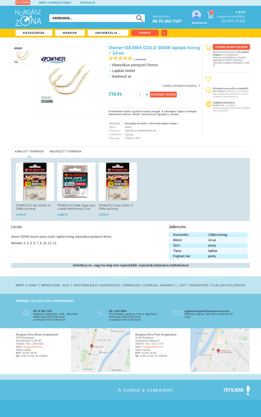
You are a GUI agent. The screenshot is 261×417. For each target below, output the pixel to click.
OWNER (145, 32)
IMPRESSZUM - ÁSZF (55, 285)
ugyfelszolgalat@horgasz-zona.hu (207, 311)
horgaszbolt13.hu (152, 346)
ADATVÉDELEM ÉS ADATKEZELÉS (96, 285)
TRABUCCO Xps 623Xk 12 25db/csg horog (116, 207)
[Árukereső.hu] (227, 133)
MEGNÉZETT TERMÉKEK (66, 151)
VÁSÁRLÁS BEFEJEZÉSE (231, 46)
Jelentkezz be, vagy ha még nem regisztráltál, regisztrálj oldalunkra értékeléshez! (130, 265)
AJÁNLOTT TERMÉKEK (29, 151)
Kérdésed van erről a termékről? (230, 88)
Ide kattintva (219, 91)
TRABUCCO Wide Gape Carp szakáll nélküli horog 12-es (76, 207)
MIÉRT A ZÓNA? (27, 285)
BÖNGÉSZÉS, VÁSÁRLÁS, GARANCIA (149, 285)
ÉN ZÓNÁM (22, 2)
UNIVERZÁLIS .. (108, 32)
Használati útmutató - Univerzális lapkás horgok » (152, 123)
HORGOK (70, 32)
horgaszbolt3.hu (32, 346)
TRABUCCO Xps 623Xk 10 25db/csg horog (33, 207)
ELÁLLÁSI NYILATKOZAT (229, 285)
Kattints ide (218, 105)
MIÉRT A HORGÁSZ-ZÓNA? (55, 2)
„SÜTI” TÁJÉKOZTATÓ (193, 285)
